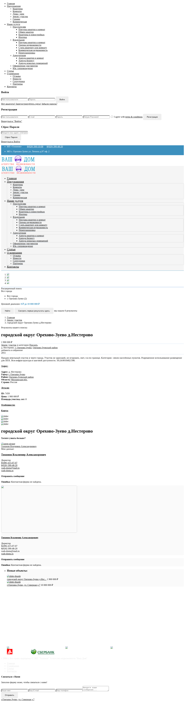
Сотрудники (19, 81)
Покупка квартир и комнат (31, 29)
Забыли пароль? (49, 104)
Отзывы (17, 76)
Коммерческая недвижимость (33, 50)
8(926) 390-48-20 (55, 146)
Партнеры (18, 84)
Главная (11, 3)
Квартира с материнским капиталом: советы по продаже (41, 609)
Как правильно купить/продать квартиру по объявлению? (41, 606)
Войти (62, 99)
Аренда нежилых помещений (33, 63)
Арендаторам (19, 55)
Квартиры (18, 8)
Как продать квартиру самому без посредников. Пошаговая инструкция (48, 599)
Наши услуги (13, 24)
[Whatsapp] (134, 647)
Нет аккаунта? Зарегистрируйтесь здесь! (21, 104)
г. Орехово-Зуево (23, 347)
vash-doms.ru (7, 470)
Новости (17, 79)
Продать (33, 345)
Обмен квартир (26, 32)
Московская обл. (19, 379)
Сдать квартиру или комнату (32, 47)
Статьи (10, 71)
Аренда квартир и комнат (31, 58)
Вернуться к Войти (10, 141)
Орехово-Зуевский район (45, 347)
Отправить (9, 695)
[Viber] (87, 647)
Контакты (12, 86)
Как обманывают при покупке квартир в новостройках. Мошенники (47, 596)
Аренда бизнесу (26, 60)
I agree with (128, 117)
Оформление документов (25, 66)
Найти (7, 311)
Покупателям (19, 27)
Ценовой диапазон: (10, 304)
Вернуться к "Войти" (11, 121)
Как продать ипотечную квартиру (29, 612)
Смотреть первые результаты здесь (34, 311)
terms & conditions (134, 117)
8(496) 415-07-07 (9, 463)
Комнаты (17, 11)
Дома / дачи (18, 14)
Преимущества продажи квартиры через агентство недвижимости (45, 604)
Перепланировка (26, 53)
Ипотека (22, 37)
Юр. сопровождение (23, 68)
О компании (13, 73)
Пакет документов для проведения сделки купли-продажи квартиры (47, 601)
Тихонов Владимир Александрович (18, 446)
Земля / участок (20, 16)
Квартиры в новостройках (31, 34)
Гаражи (16, 19)
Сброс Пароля (11, 137)
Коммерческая (20, 21)
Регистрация (152, 117)
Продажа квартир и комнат (31, 42)
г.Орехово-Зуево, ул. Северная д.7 (23, 585)
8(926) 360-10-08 (35, 146)
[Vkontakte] (35, 647)
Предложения (14, 6)
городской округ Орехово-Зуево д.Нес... (26, 579)
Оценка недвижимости (29, 45)
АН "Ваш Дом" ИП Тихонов (21, 642)
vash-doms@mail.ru (10, 468)
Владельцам (19, 40)
